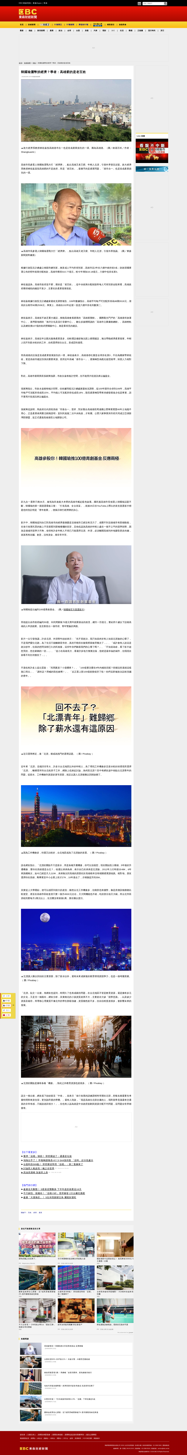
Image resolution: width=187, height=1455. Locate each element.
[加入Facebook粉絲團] (6, 1011)
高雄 (29, 1212)
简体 (46, 3)
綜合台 (39, 1438)
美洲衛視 (78, 1438)
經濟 (35, 1212)
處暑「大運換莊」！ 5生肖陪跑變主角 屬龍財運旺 (49, 1197)
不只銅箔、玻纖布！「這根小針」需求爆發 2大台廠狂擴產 (54, 1193)
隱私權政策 (166, 1445)
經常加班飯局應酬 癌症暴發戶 (70, 1325)
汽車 (95, 30)
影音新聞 (41, 30)
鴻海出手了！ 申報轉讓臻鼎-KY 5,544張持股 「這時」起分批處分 (58, 1160)
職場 (130, 30)
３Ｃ (113, 30)
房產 (87, 30)
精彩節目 (110, 24)
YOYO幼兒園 (87, 1438)
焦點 (30, 30)
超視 (71, 1438)
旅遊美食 (122, 24)
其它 (162, 30)
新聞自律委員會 (44, 1435)
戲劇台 (46, 1438)
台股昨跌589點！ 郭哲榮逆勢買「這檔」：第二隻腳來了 (53, 1164)
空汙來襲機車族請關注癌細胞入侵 (71, 1259)
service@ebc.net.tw (163, 1448)
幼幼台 (52, 1438)
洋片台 (65, 1438)
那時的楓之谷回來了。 (28, 1259)
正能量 (140, 30)
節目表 (22, 1435)
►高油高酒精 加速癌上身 (34, 1172)
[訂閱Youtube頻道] (6, 1016)
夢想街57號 (83, 24)
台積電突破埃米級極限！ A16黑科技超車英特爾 (115, 1293)
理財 (104, 30)
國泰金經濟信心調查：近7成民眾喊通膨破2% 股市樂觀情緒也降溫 (37, 1293)
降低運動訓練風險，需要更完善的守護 (112, 1325)
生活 (122, 30)
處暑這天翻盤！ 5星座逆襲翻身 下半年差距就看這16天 (52, 1189)
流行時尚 (152, 30)
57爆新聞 (70, 24)
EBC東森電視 (25, 3)
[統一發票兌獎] (152, 171)
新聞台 (33, 1438)
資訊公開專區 (91, 1435)
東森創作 (97, 1438)
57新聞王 (58, 24)
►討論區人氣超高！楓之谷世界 (37, 1168)
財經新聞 (31, 24)
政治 (60, 30)
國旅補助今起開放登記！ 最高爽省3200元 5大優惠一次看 (115, 1260)
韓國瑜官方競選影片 (74, 609)
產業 (52, 30)
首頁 (22, 24)
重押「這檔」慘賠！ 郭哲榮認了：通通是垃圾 (47, 1156)
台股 (78, 30)
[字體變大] (6, 1002)
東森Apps (37, 3)
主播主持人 (31, 1435)
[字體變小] (6, 1006)
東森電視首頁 (24, 1438)
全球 (69, 30)
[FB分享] (6, 997)
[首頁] (28, 14)
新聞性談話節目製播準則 (74, 1435)
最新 (22, 30)
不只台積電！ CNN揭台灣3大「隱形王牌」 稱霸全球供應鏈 (37, 1326)
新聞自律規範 (57, 1435)
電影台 (59, 1438)
